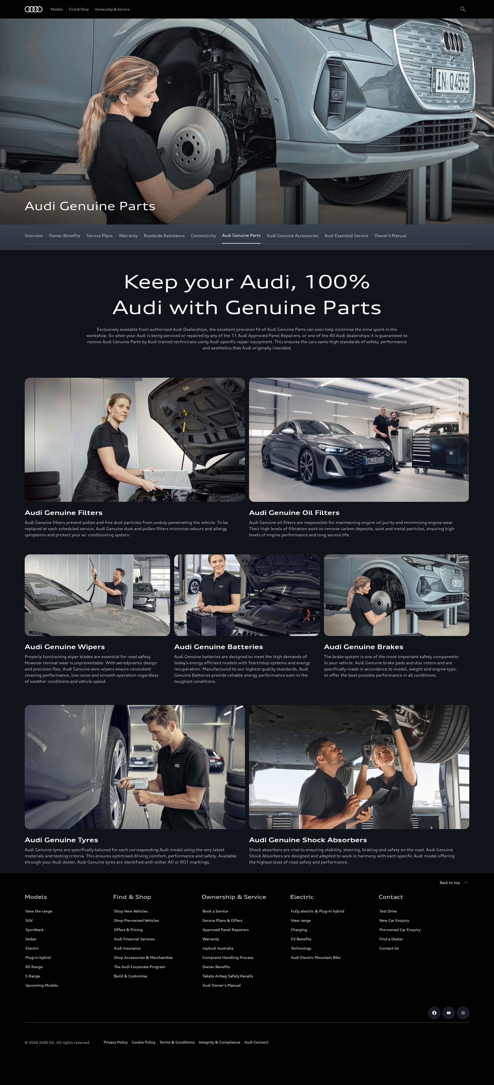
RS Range (34, 967)
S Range (32, 976)
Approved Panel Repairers (225, 929)
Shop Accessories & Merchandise (143, 957)
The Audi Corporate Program (139, 967)
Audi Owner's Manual (221, 985)
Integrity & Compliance (219, 1042)
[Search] (463, 9)
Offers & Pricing (128, 929)
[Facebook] (434, 1013)
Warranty (210, 939)
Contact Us (389, 948)
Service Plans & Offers (222, 920)
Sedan (31, 939)
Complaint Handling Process (227, 957)
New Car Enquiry (394, 920)
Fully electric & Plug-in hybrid (317, 911)
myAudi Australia (217, 948)
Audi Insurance (127, 948)
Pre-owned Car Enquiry (400, 929)
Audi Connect (256, 1042)
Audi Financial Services (134, 939)
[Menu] (33, 9)
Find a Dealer (391, 939)
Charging (299, 929)
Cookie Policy (143, 1042)
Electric (32, 948)
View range (301, 920)
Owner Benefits (216, 967)
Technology (301, 948)
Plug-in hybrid (38, 957)
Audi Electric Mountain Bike (315, 957)
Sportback (34, 929)
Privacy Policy (116, 1042)
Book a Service (215, 911)
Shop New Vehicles (131, 911)
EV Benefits (301, 939)
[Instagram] (463, 1013)
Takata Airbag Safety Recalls (227, 976)
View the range (38, 911)
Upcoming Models (41, 985)
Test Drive (388, 911)
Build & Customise (130, 976)
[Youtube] (449, 1013)
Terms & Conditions (177, 1042)
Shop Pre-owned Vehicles (136, 920)
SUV (29, 920)
